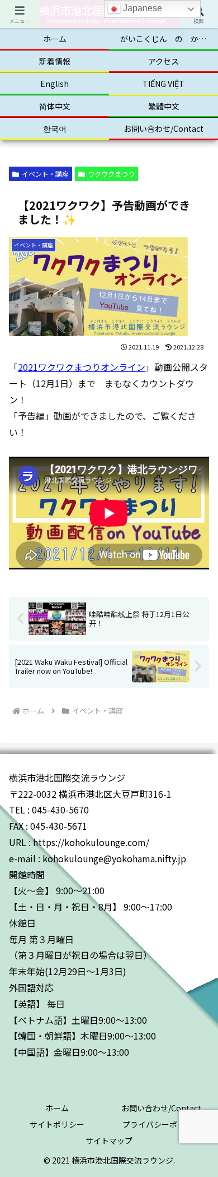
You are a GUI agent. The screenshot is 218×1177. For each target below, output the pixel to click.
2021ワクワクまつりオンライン (81, 367)
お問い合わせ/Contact (161, 1108)
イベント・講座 (45, 173)
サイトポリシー (57, 1124)
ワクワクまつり (111, 173)
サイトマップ (109, 1140)
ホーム (57, 1108)
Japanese (141, 8)
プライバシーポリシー (161, 1124)
